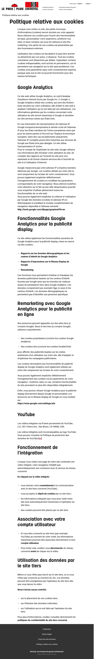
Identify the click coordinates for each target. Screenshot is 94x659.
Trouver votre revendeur (65, 9)
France (88, 3)
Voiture (79, 3)
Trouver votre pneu (47, 9)
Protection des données (47, 639)
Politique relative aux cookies (47, 644)
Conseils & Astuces (47, 7)
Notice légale (47, 634)
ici (40, 439)
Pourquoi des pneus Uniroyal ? (67, 7)
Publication (47, 629)
